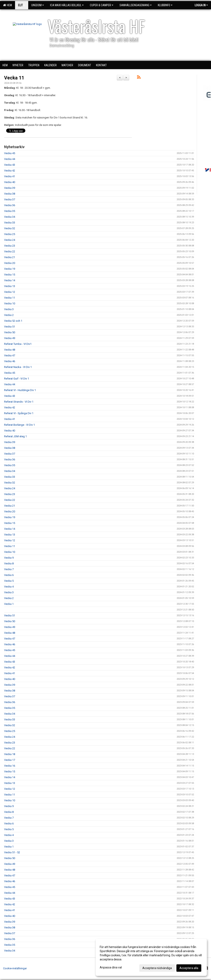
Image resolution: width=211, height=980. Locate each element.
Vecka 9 (9, 557)
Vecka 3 (9, 309)
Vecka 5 (9, 580)
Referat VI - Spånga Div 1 (18, 413)
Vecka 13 (9, 286)
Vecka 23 (9, 245)
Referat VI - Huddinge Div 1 (20, 390)
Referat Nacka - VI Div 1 (18, 367)
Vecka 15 (9, 274)
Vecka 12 (9, 291)
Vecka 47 (9, 355)
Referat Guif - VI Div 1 (16, 378)
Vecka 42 (9, 170)
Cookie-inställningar (15, 968)
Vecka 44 (9, 159)
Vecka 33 (9, 222)
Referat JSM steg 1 (15, 436)
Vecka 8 (9, 563)
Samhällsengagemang (134, 5)
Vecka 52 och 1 (13, 320)
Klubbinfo (164, 5)
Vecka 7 (9, 569)
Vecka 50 (9, 332)
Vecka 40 (9, 182)
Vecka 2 (9, 315)
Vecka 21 (9, 257)
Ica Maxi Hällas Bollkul (65, 5)
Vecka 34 (9, 216)
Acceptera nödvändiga (157, 968)
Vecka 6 (9, 575)
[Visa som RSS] (139, 77)
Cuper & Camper (100, 5)
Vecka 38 (9, 193)
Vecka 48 (9, 349)
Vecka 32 (9, 228)
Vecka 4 (9, 586)
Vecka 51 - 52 (12, 852)
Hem (9, 5)
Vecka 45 (9, 153)
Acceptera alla (188, 968)
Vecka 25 (9, 234)
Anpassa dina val (111, 967)
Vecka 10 (9, 303)
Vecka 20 (9, 263)
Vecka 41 (9, 176)
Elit (20, 5)
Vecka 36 (9, 205)
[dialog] (151, 957)
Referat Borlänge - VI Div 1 (19, 424)
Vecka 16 (9, 765)
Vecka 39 (9, 187)
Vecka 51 (9, 326)
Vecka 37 (9, 199)
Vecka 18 (9, 754)
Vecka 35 (9, 211)
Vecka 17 (9, 759)
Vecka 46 (9, 361)
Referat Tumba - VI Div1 (18, 343)
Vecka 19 (9, 268)
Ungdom (36, 5)
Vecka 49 (9, 338)
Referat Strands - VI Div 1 (18, 401)
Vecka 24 (9, 239)
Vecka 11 (14, 78)
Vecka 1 (9, 603)
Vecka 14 (9, 280)
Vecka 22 (9, 251)
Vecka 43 (9, 164)
